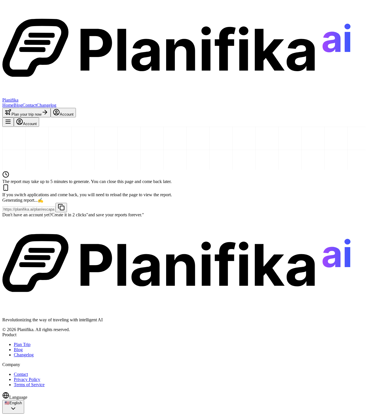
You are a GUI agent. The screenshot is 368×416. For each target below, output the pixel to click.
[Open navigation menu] (8, 122)
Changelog (46, 105)
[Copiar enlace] (61, 207)
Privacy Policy (27, 379)
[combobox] (13, 407)
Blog (18, 105)
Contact (29, 105)
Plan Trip (22, 344)
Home (8, 105)
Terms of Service (29, 384)
